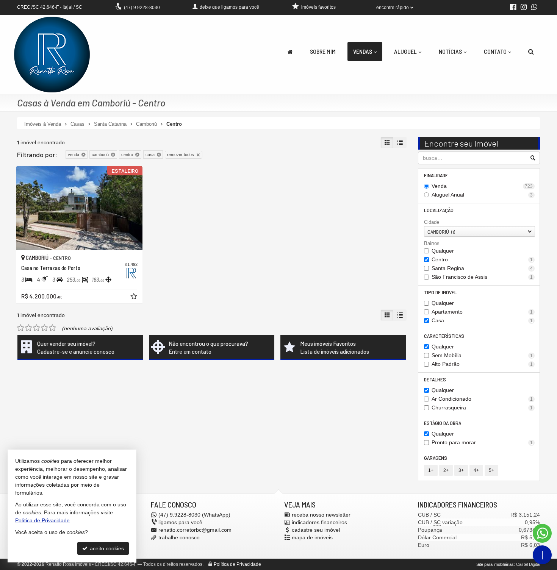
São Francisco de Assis (482, 277)
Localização (439, 210)
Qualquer (443, 251)
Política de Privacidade (237, 564)
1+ (430, 470)
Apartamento (482, 312)
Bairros (432, 243)
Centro (482, 259)
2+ (446, 470)
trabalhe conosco (179, 537)
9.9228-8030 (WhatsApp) (194, 515)
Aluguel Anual (482, 195)
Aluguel (405, 51)
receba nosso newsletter (321, 515)
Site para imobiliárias (495, 564)
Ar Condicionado (482, 399)
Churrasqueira (482, 407)
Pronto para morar (482, 442)
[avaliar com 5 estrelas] (52, 328)
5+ (491, 470)
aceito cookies (106, 548)
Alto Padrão (482, 364)
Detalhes (435, 379)
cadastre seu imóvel (316, 530)
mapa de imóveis (312, 537)
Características (444, 336)
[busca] (531, 51)
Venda (482, 186)
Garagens (435, 457)
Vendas (362, 51)
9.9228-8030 (142, 7)
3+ (461, 470)
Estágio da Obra (442, 423)
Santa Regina (482, 268)
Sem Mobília (482, 355)
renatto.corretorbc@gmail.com (195, 530)
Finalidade (436, 175)
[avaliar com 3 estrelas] (36, 328)
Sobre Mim (323, 51)
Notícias (450, 51)
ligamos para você (180, 522)
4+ (476, 470)
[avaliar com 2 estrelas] (28, 328)
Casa (482, 320)
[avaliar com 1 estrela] (20, 328)
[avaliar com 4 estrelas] (44, 328)
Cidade (431, 222)
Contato (495, 51)
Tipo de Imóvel (440, 292)
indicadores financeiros (319, 522)
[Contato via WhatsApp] (542, 533)
